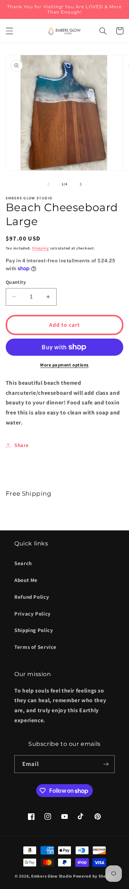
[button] (9, 31)
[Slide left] (48, 184)
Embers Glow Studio (51, 876)
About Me (26, 580)
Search (23, 563)
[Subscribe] (106, 764)
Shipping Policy (33, 630)
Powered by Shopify (93, 876)
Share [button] (21, 445)
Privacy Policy (32, 613)
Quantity (16, 282)
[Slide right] (81, 184)
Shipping (40, 248)
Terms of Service (35, 646)
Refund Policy (31, 596)
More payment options (64, 365)
